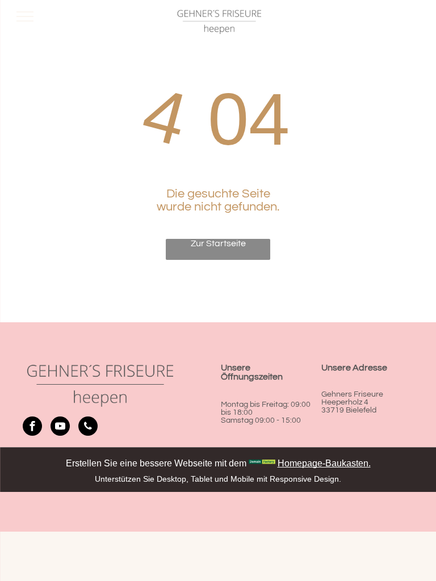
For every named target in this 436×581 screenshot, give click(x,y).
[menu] (25, 16)
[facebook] (32, 427)
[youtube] (60, 427)
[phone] (88, 427)
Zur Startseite (218, 243)
